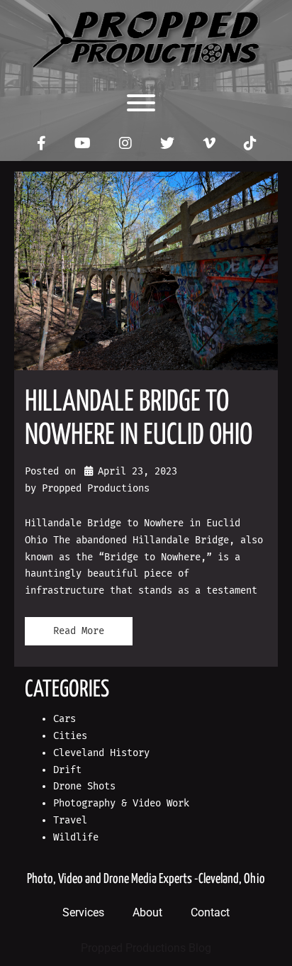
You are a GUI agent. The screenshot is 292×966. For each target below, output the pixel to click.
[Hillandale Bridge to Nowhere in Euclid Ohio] (146, 271)
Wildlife (76, 837)
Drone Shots (84, 786)
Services (83, 912)
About (147, 912)
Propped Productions (96, 488)
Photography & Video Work (121, 803)
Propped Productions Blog (146, 948)
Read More (78, 631)
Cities (70, 736)
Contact (210, 912)
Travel (70, 820)
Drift (67, 770)
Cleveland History (101, 753)
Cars (64, 719)
